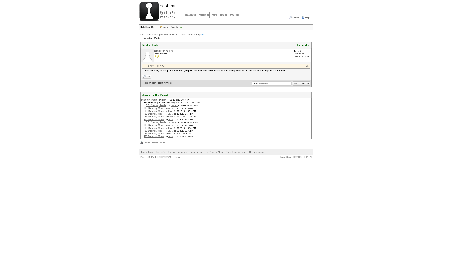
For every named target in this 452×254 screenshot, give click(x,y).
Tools (223, 14)
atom (170, 108)
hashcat (190, 14)
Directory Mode (149, 99)
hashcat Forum (147, 34)
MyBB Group (174, 157)
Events (234, 14)
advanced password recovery (167, 10)
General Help (194, 34)
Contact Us (161, 152)
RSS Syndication (256, 152)
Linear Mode (304, 45)
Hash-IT (164, 100)
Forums (203, 14)
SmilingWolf (162, 50)
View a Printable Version (155, 143)
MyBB (153, 157)
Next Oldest (150, 82)
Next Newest (164, 82)
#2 (307, 66)
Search (295, 18)
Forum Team (147, 152)
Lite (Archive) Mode (214, 152)
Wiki (214, 14)
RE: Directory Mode (156, 105)
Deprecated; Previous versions (171, 34)
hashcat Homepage (177, 152)
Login (165, 27)
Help (307, 18)
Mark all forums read (235, 152)
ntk (169, 134)
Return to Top (196, 152)
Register (175, 27)
